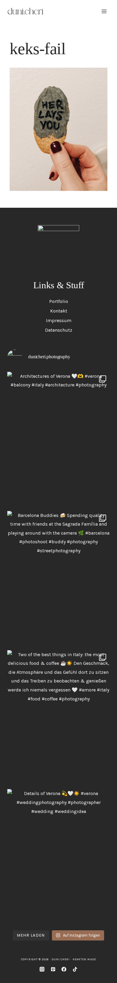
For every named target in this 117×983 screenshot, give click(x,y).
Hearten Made (84, 959)
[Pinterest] (53, 969)
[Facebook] (64, 969)
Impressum (58, 320)
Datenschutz (58, 330)
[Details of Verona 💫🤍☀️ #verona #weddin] (58, 857)
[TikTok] (75, 969)
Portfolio (58, 301)
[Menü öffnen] (104, 11)
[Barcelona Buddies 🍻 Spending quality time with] (58, 579)
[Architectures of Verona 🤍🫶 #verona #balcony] (58, 440)
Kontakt (58, 311)
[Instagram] (42, 969)
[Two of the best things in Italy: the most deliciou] (58, 718)
